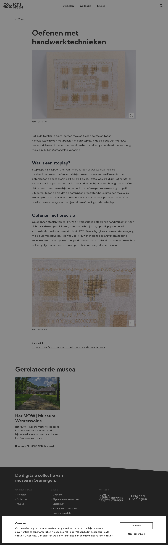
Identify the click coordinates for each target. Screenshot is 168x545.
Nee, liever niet (136, 533)
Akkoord (136, 525)
